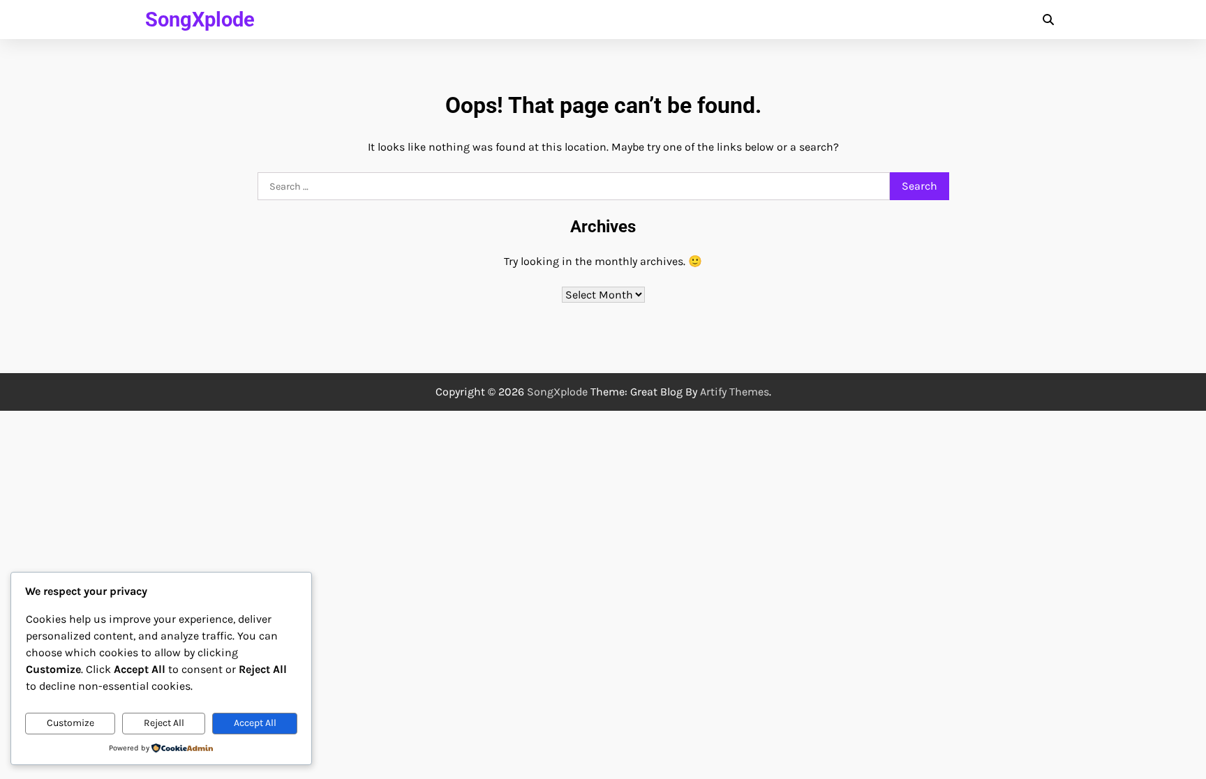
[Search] (1048, 19)
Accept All (255, 723)
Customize (70, 723)
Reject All (164, 723)
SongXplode (200, 19)
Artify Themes (734, 391)
